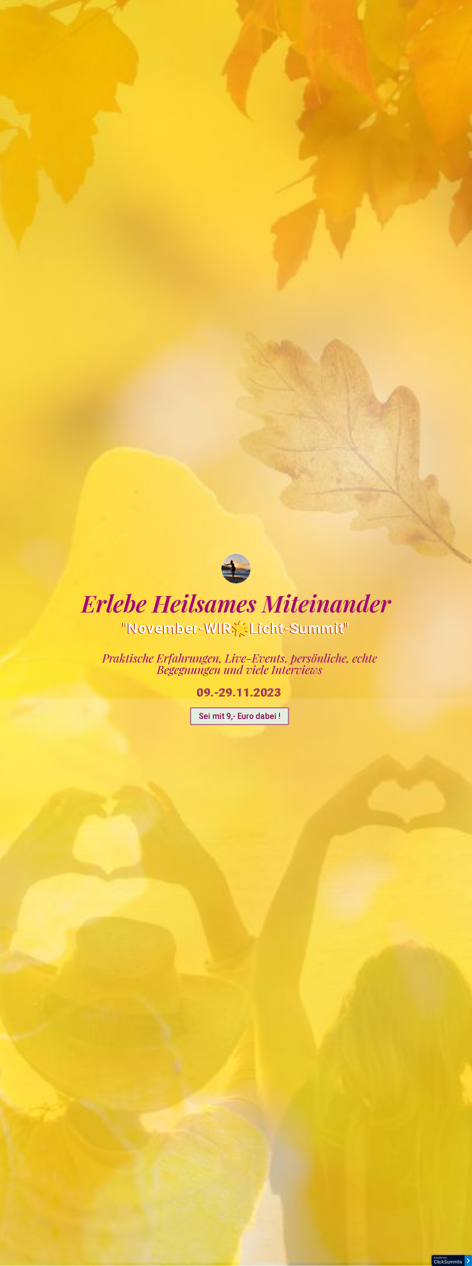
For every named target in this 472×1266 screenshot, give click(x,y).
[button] (239, 716)
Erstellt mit (448, 1260)
